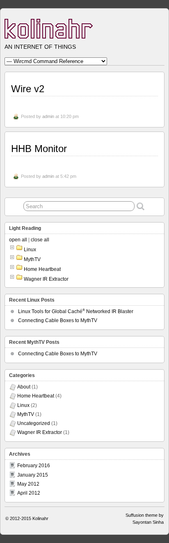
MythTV (32, 259)
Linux (30, 249)
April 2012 (28, 493)
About (23, 387)
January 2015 (32, 475)
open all (18, 240)
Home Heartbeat (42, 269)
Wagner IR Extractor (46, 279)
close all (40, 240)
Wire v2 (27, 88)
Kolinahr (40, 518)
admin (48, 116)
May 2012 (28, 484)
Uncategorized (33, 423)
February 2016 (33, 465)
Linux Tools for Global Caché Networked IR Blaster (75, 311)
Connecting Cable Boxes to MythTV (57, 320)
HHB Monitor (39, 148)
